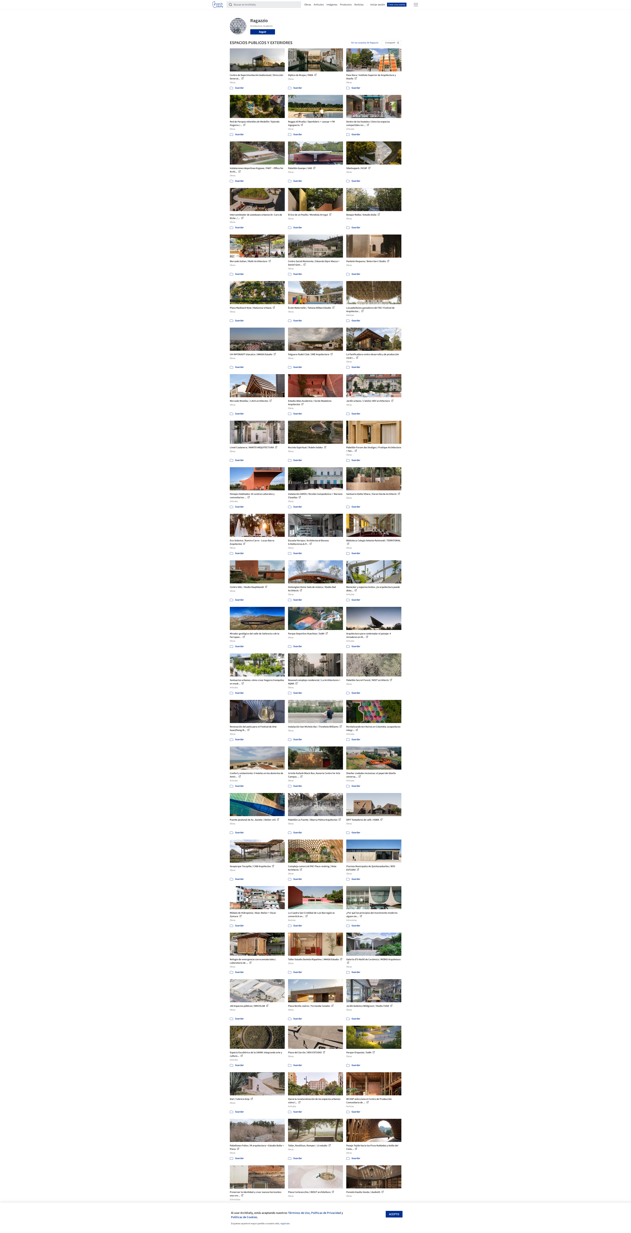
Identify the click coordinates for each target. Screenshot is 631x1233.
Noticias (359, 4)
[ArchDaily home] (218, 4)
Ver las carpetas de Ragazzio (364, 43)
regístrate (285, 1223)
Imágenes (331, 4)
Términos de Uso (299, 1213)
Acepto (394, 1214)
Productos (346, 4)
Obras (307, 4)
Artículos (319, 4)
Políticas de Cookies (244, 1217)
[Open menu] (416, 4)
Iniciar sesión (377, 4)
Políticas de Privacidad (326, 1213)
